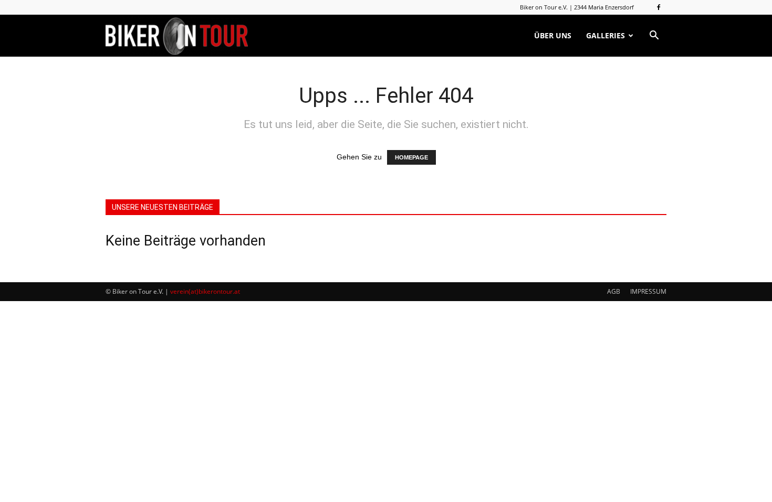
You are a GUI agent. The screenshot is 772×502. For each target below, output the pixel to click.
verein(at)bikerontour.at (205, 291)
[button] (653, 35)
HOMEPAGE (411, 157)
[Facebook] (658, 7)
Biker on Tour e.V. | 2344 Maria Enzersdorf (577, 7)
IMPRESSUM (648, 291)
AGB (613, 291)
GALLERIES (605, 35)
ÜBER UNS (552, 35)
